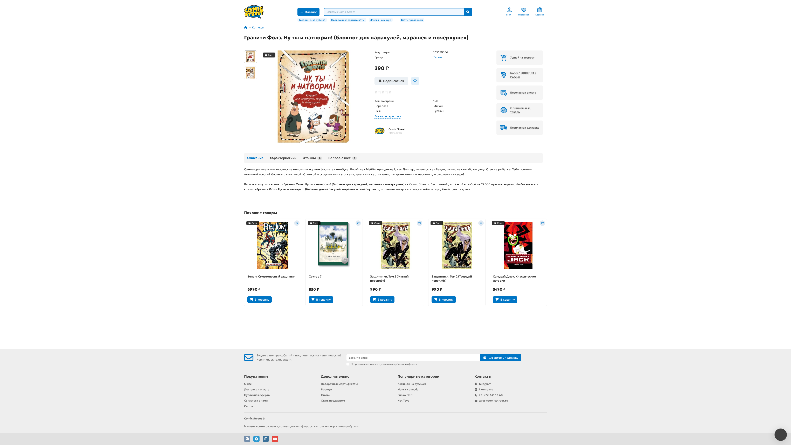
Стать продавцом (412, 19)
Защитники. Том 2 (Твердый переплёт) (452, 278)
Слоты (248, 406)
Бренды (326, 389)
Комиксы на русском (412, 384)
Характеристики (283, 158)
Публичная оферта (257, 395)
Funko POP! (405, 395)
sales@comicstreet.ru (493, 400)
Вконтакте (486, 389)
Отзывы (312, 158)
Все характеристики (387, 116)
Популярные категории (418, 376)
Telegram (485, 384)
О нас (248, 384)
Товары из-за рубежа (312, 19)
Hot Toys (403, 400)
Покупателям (256, 376)
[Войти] (509, 9)
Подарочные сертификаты (347, 19)
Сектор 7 (315, 276)
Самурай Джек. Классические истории (514, 278)
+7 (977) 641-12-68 (491, 395)
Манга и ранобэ (408, 389)
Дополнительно (335, 376)
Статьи (325, 395)
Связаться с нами (256, 400)
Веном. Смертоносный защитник (271, 276)
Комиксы (258, 27)
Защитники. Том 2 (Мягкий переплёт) (389, 278)
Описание (255, 158)
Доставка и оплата (256, 389)
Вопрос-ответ (341, 158)
